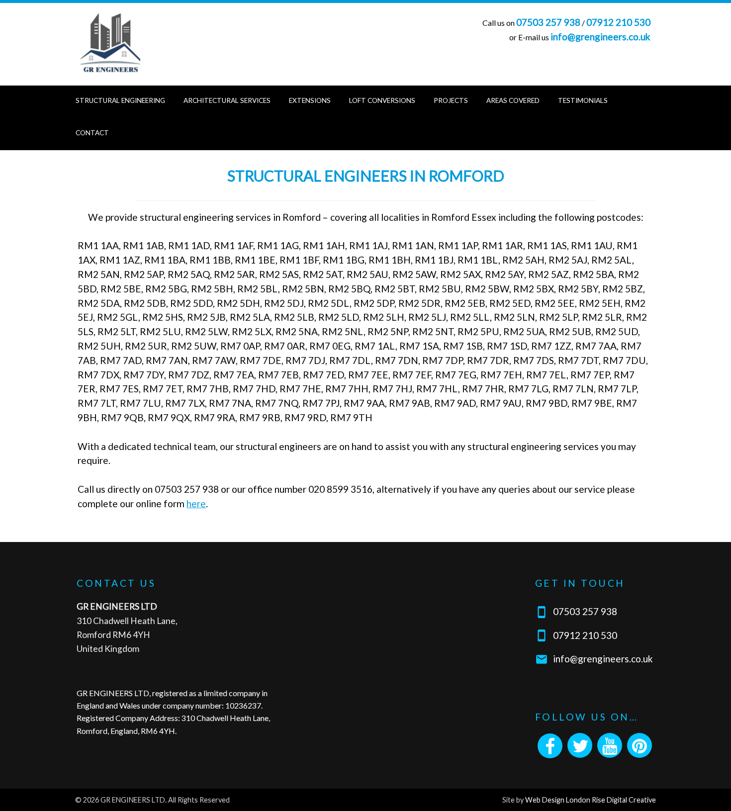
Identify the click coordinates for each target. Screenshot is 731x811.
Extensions (310, 100)
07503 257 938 (548, 22)
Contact (92, 133)
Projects (451, 100)
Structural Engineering (120, 100)
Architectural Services (227, 100)
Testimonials (583, 100)
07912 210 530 (618, 22)
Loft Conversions (382, 100)
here (196, 503)
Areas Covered (513, 100)
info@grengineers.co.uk (600, 36)
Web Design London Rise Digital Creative (590, 800)
